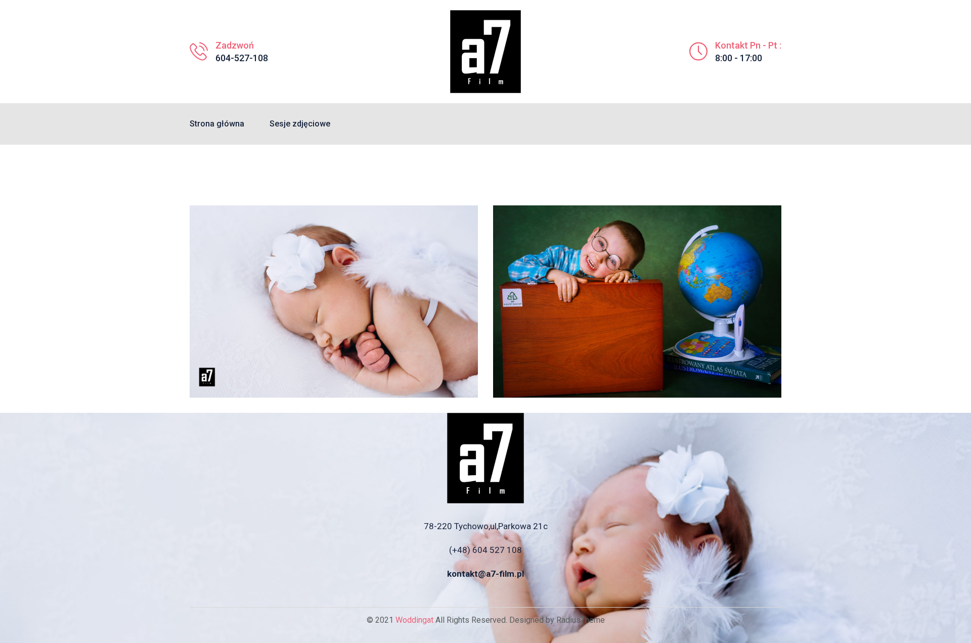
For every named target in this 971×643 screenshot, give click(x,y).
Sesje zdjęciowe (300, 123)
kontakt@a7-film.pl (485, 574)
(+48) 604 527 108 (485, 550)
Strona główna (217, 123)
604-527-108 (241, 58)
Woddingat (414, 620)
